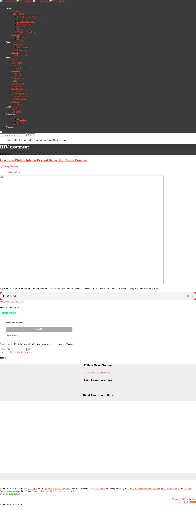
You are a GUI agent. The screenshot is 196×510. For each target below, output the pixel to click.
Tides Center (99, 488)
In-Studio (21, 19)
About (8, 106)
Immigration (17, 86)
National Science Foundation (141, 488)
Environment (17, 78)
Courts (14, 65)
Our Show (16, 109)
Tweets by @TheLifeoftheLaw (14, 352)
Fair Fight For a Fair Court (29, 16)
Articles (15, 52)
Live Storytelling (19, 93)
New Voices (22, 26)
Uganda (20, 29)
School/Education (19, 99)
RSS (21, 39)
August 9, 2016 (13, 172)
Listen (8, 8)
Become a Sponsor (187, 502)
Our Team (16, 112)
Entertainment (17, 75)
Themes (9, 57)
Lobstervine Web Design (50, 491)
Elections (15, 70)
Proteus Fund (32, 491)
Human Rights (18, 83)
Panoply (33, 488)
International (17, 88)
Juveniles (15, 91)
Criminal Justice (18, 68)
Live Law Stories (25, 24)
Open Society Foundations (167, 488)
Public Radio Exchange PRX (57, 488)
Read (8, 42)
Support (9, 127)
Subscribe (15, 34)
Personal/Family (18, 96)
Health (14, 81)
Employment (17, 73)
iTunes (22, 37)
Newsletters (16, 45)
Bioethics (15, 60)
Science (15, 101)
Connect (4, 344)
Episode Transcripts (20, 55)
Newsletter (16, 124)
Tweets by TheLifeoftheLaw (98, 372)
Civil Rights (16, 63)
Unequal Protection (26, 32)
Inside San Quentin (26, 21)
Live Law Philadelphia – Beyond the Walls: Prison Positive (43, 160)
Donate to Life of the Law (12, 301)
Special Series (17, 14)
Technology (16, 104)
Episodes (15, 11)
